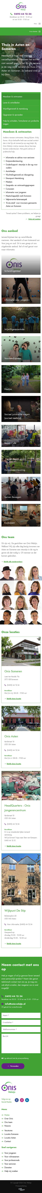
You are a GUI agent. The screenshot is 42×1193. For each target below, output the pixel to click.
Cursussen (10, 188)
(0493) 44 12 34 (13, 685)
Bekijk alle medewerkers (13, 562)
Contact (7, 1141)
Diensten (8, 1167)
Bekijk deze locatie (14, 699)
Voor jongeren (10, 1153)
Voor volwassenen (11, 1156)
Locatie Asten (10, 1137)
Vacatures (8, 1130)
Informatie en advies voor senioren (20, 157)
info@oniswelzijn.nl (14, 1004)
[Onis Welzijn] (21, 6)
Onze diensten (33, 31)
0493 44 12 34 (13, 996)
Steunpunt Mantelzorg (15, 178)
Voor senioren (10, 1163)
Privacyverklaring (21, 1186)
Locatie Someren (11, 1134)
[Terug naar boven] (38, 1189)
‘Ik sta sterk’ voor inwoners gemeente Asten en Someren (21, 205)
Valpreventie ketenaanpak (16, 199)
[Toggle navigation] (39, 23)
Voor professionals (11, 1160)
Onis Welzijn (27, 1183)
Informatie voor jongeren (16, 192)
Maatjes (9, 181)
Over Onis (8, 1118)
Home (6, 1115)
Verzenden (14, 1066)
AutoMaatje (10, 171)
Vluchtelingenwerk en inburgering (19, 174)
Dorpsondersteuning (14, 161)
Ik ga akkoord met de (16, 1058)
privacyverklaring (23, 1058)
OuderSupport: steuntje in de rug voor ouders (21, 166)
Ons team (8, 1122)
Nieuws (7, 1125)
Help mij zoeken (34, 219)
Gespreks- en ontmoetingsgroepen (20, 185)
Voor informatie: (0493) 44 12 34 (19, 924)
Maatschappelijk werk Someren (18, 195)
